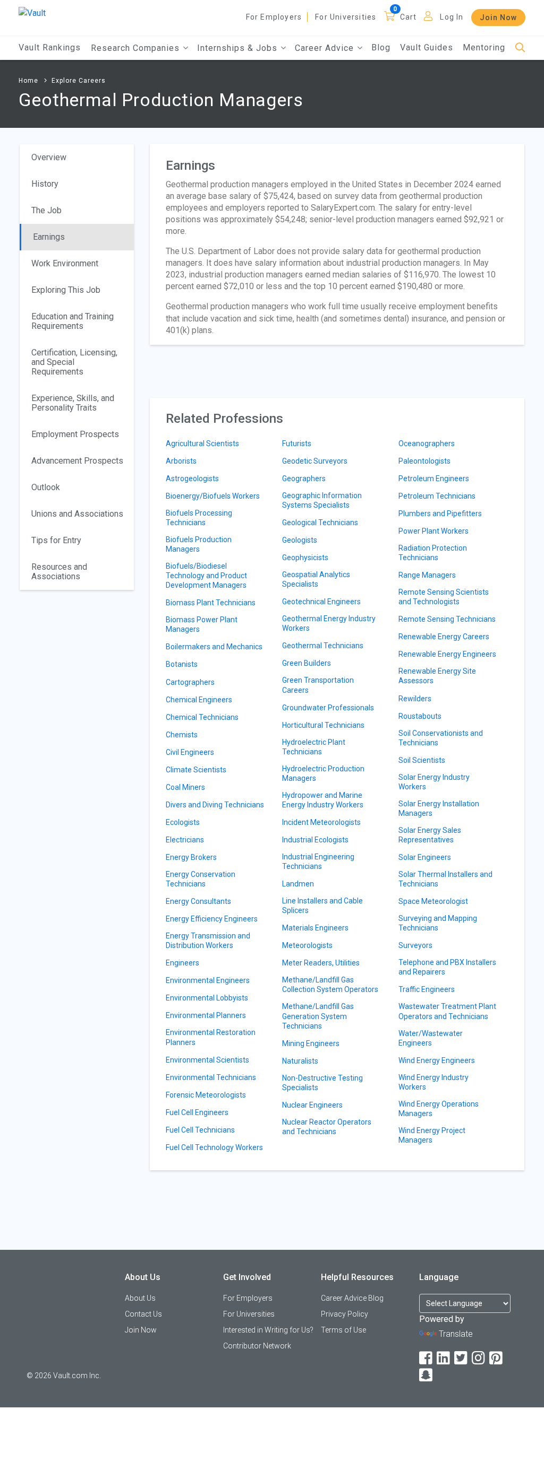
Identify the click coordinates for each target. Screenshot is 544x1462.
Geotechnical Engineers (321, 601)
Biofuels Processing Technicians (199, 518)
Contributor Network (257, 1346)
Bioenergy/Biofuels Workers (213, 496)
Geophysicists (305, 557)
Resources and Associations (59, 571)
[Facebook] (426, 1358)
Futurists (296, 443)
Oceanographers (426, 443)
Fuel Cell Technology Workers (214, 1147)
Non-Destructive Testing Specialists (322, 1083)
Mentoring (484, 47)
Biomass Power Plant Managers (201, 624)
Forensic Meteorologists (206, 1095)
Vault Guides (426, 47)
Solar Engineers (424, 857)
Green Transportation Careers (318, 685)
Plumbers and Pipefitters (440, 513)
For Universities (345, 17)
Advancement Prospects (77, 461)
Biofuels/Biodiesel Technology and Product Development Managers (206, 575)
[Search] (520, 48)
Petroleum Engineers (433, 478)
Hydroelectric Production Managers (323, 773)
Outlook (45, 487)
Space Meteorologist (433, 901)
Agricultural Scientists (202, 443)
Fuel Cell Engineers (197, 1112)
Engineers (182, 963)
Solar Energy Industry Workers (434, 782)
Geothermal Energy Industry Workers (329, 623)
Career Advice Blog (352, 1298)
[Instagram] (479, 1358)
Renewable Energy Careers (443, 636)
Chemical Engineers (199, 699)
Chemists (182, 734)
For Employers (274, 17)
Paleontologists (424, 461)
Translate (456, 1334)
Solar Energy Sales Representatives (429, 835)
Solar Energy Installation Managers (438, 808)
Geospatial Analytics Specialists (316, 579)
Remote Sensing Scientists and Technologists (443, 597)
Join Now (498, 17)
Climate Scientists (196, 769)
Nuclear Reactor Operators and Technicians (326, 1127)
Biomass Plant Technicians (211, 602)
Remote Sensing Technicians (447, 619)
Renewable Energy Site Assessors (437, 676)
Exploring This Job (65, 290)
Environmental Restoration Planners (211, 1037)
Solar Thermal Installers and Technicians (445, 879)
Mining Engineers (310, 1043)
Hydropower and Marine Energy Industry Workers (322, 800)
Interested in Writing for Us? (268, 1330)
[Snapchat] (426, 1375)
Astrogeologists (192, 478)
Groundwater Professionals (328, 707)
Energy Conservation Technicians (200, 879)
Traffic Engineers (426, 989)
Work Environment (64, 263)
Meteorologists (307, 945)
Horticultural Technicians (323, 725)
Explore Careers (79, 80)
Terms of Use (343, 1330)
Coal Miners (185, 787)
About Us (140, 1298)
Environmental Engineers (208, 980)
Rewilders (414, 698)
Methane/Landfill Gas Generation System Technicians (318, 1016)
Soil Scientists (421, 760)
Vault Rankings (50, 47)
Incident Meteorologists (321, 822)
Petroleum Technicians (436, 496)
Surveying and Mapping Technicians (437, 923)
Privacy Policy (344, 1314)
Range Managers (427, 575)
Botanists (182, 664)
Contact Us (143, 1314)
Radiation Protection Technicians (432, 553)
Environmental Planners (206, 1015)
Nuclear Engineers (312, 1105)
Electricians (185, 840)
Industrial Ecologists (315, 840)
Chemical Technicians (202, 717)
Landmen (298, 884)
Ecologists (183, 822)
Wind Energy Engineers (436, 1060)
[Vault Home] (32, 12)
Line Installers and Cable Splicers (322, 906)
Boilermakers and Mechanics (214, 646)
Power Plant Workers (433, 531)
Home (28, 80)
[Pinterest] (496, 1358)
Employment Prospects (75, 434)
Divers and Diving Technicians (215, 804)
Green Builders (306, 663)
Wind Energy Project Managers (431, 1135)
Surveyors (415, 945)
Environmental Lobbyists (207, 998)
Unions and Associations (77, 514)
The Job (46, 210)
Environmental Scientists (207, 1060)
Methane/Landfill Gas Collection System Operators (330, 985)
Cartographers (190, 682)
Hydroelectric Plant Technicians (313, 747)
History (44, 184)
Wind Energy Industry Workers (433, 1082)
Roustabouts (419, 716)
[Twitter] (461, 1358)
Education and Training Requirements (72, 321)
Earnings (49, 237)
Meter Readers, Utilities (321, 963)
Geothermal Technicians (322, 645)
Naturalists (300, 1061)
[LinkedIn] (444, 1358)
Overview (48, 157)
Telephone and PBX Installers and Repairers (447, 967)
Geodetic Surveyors (314, 461)
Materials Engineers (315, 928)
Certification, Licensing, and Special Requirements (74, 362)
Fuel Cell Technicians (200, 1130)
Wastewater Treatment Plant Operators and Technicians (447, 1011)
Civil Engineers (190, 752)
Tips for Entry (56, 540)
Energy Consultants (198, 901)
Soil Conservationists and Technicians (440, 738)
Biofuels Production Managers (199, 544)
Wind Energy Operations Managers (438, 1109)
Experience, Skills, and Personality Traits (72, 403)
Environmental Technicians (211, 1077)
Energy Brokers (191, 857)
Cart (408, 17)
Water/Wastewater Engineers (430, 1038)
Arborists (181, 461)
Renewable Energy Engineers (447, 654)
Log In (451, 17)
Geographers (304, 478)
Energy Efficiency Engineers (212, 919)
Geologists (299, 540)
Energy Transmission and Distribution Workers (208, 941)
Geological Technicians (320, 522)
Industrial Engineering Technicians (318, 861)
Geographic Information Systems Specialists (322, 500)
